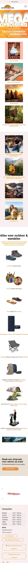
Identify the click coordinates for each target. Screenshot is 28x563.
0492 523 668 (15, 1)
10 (19, 36)
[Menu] (25, 6)
